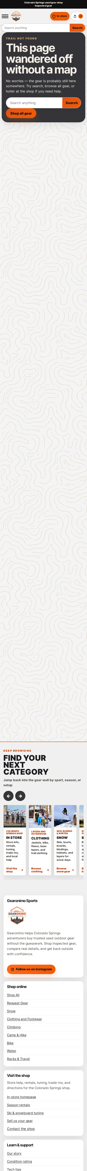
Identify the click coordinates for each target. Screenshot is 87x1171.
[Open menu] (5, 16)
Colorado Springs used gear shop (43, 2)
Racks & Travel (18, 1059)
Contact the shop (21, 1129)
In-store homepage (21, 1097)
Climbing (13, 1027)
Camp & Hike (16, 1035)
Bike (10, 1043)
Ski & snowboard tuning (25, 1113)
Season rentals (18, 1105)
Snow (11, 1011)
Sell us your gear (20, 1121)
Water (11, 1051)
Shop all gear (21, 113)
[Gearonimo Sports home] (29, 16)
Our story (14, 1153)
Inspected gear (43, 5)
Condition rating (19, 1161)
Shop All (13, 995)
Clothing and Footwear (24, 1019)
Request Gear (17, 1003)
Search (77, 27)
